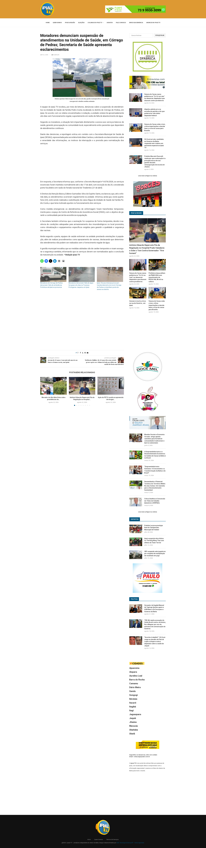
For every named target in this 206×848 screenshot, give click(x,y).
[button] (43, 391)
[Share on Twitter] (82, 353)
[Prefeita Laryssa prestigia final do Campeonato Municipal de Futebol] (135, 529)
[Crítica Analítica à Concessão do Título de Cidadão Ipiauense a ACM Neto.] (135, 502)
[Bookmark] (64, 380)
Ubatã (132, 733)
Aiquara (133, 672)
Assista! (110, 22)
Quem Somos (57, 22)
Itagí (131, 710)
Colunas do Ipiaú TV (95, 22)
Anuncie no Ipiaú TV (153, 22)
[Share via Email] (87, 353)
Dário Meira (135, 687)
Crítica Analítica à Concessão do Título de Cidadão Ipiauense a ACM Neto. (154, 501)
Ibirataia (133, 699)
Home (48, 22)
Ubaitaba (133, 729)
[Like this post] (78, 353)
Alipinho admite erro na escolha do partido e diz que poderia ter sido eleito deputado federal (154, 112)
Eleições (81, 22)
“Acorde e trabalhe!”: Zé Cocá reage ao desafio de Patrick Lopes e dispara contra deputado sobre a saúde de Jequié (154, 641)
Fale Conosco (121, 22)
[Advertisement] (82, 163)
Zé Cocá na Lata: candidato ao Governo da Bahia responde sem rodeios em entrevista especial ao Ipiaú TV (154, 143)
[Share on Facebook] (80, 353)
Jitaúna (133, 722)
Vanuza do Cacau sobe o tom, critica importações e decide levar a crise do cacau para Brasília (154, 127)
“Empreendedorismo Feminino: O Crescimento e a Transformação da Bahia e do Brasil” (155, 470)
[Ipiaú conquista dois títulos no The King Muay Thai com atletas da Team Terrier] (135, 542)
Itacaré (132, 702)
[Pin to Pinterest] (85, 353)
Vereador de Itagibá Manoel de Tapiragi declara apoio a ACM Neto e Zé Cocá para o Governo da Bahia (154, 608)
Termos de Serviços (112, 839)
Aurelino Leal (135, 675)
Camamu (133, 683)
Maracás (133, 726)
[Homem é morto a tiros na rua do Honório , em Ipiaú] (137, 292)
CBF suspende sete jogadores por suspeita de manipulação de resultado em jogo (155, 553)
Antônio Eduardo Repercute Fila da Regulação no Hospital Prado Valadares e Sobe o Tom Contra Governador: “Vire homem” (146, 249)
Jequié (132, 718)
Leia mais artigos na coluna (147, 176)
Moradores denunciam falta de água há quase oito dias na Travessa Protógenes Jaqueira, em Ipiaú (81, 285)
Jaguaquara (135, 714)
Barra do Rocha (137, 679)
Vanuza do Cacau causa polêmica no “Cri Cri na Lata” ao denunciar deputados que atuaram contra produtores (154, 97)
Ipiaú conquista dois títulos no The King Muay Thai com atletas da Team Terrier (154, 541)
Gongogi (133, 695)
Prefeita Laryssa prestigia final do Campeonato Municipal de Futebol (153, 528)
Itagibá (132, 706)
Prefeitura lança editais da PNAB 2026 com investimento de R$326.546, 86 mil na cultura (157, 277)
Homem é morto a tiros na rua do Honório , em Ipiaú (137, 303)
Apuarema (134, 668)
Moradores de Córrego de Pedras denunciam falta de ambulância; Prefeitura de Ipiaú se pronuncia (51, 285)
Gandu (132, 691)
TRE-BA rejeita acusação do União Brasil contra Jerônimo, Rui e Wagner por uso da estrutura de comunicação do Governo (155, 624)
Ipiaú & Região (70, 22)
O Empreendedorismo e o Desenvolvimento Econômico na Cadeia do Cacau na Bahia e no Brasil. (155, 455)
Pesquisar (159, 35)
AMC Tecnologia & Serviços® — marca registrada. (130, 842)
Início (89, 839)
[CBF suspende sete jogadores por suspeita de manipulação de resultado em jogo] (135, 554)
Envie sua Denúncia (136, 22)
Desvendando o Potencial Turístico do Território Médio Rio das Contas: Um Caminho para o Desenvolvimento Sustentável (154, 486)
